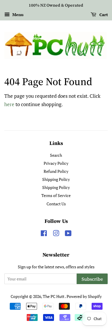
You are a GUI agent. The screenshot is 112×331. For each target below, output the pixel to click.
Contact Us (56, 203)
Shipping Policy (56, 179)
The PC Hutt (54, 296)
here (9, 104)
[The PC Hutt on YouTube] (68, 234)
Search (56, 155)
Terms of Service (56, 195)
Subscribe (92, 279)
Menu (17, 14)
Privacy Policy (56, 163)
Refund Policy (56, 171)
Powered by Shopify (84, 296)
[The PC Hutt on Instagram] (56, 234)
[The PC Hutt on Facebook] (43, 234)
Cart (103, 15)
